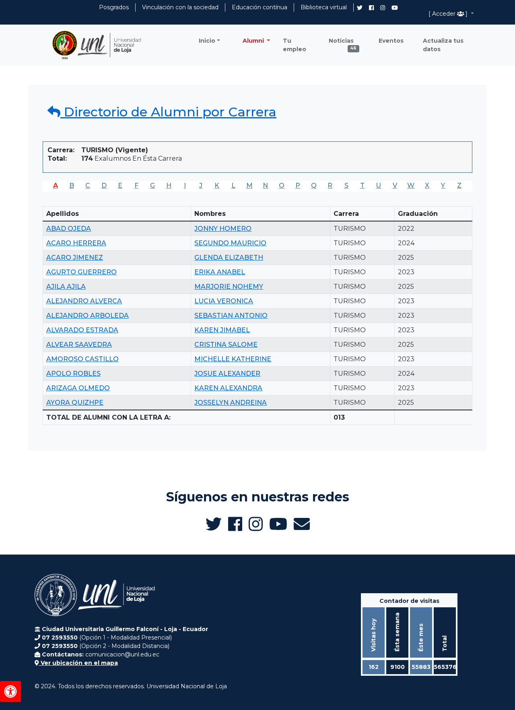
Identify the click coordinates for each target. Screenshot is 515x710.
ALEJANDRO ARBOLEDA (87, 315)
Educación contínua (259, 7)
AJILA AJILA (66, 286)
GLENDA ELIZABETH (228, 257)
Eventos (391, 40)
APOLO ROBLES (73, 373)
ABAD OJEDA (68, 228)
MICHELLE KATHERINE (232, 359)
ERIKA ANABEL (219, 272)
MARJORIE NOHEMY (228, 286)
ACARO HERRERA (76, 243)
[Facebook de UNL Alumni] (371, 7)
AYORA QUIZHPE (74, 402)
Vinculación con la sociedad (180, 7)
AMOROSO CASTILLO (82, 359)
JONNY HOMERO (222, 228)
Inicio (207, 40)
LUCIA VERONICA (223, 301)
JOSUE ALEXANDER (227, 373)
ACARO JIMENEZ (74, 257)
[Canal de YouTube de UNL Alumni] (394, 7)
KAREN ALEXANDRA (228, 388)
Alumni (254, 40)
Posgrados (114, 7)
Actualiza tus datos (443, 45)
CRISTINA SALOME (226, 344)
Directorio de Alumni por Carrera (168, 112)
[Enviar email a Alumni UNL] (301, 524)
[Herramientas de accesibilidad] (10, 691)
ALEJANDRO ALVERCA (84, 301)
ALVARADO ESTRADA (82, 330)
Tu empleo (294, 45)
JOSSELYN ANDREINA (230, 402)
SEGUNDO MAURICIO (230, 243)
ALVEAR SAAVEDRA (79, 344)
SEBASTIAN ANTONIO (231, 315)
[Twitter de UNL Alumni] (360, 8)
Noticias (343, 42)
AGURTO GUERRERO (81, 272)
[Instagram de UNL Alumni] (382, 7)
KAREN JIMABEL (222, 330)
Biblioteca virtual (324, 7)
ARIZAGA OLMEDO (78, 388)
